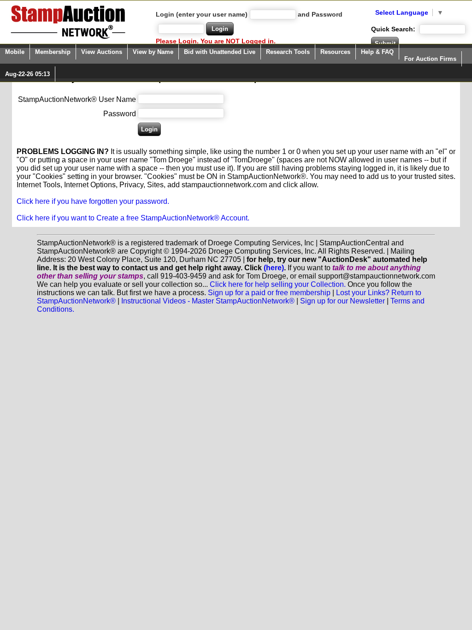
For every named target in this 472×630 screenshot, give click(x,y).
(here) (274, 268)
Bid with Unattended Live (219, 51)
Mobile (14, 51)
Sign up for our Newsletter (342, 301)
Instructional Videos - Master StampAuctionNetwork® (208, 301)
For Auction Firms (430, 58)
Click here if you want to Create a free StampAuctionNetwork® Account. (133, 218)
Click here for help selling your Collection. (278, 284)
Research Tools (288, 51)
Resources (335, 51)
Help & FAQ (377, 51)
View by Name (153, 51)
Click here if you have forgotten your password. (93, 201)
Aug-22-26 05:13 (27, 74)
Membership (53, 51)
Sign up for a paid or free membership (269, 293)
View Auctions (101, 51)
